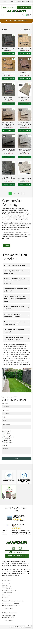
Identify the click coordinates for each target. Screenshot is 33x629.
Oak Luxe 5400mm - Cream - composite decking (24, 124)
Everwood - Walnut (24, 73)
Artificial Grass (6, 583)
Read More (7, 245)
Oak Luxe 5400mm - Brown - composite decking (8, 124)
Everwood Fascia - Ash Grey (24, 98)
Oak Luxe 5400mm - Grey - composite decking (24, 151)
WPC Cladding (7, 435)
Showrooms (6, 595)
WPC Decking (6, 586)
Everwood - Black (8, 49)
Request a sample (23, 7)
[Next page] (22, 193)
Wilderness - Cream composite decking (24, 179)
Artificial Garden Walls (9, 590)
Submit (16, 458)
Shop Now (24, 1)
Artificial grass (7, 433)
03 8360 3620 (24, 350)
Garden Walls (7, 438)
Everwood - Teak (8, 74)
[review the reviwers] (6, 525)
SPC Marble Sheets (8, 442)
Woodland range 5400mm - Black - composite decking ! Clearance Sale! (8, 178)
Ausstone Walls (7, 440)
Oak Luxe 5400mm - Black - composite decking (8, 151)
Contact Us (5, 597)
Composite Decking (8, 436)
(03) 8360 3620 (9, 7)
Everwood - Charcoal (8, 98)
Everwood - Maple (24, 49)
